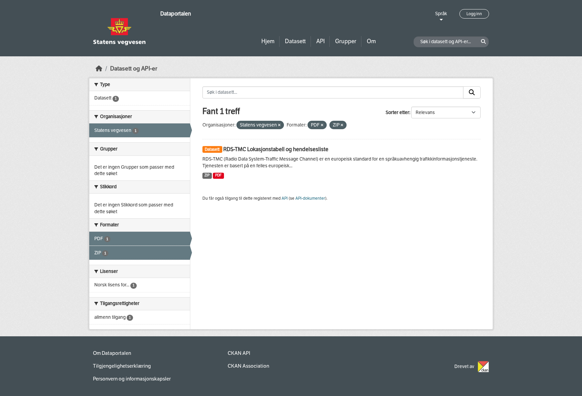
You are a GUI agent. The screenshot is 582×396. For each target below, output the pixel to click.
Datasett (295, 41)
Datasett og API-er (133, 68)
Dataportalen (175, 13)
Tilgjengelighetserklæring (122, 366)
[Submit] (472, 92)
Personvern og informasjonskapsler (132, 379)
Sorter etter (397, 112)
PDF (218, 175)
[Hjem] (99, 68)
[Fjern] (279, 125)
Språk (441, 14)
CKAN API (239, 353)
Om (371, 41)
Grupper (345, 41)
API (320, 41)
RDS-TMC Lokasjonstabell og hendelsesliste (275, 149)
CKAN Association (248, 366)
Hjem (267, 41)
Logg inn (474, 13)
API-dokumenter (310, 198)
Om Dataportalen (112, 353)
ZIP (206, 175)
